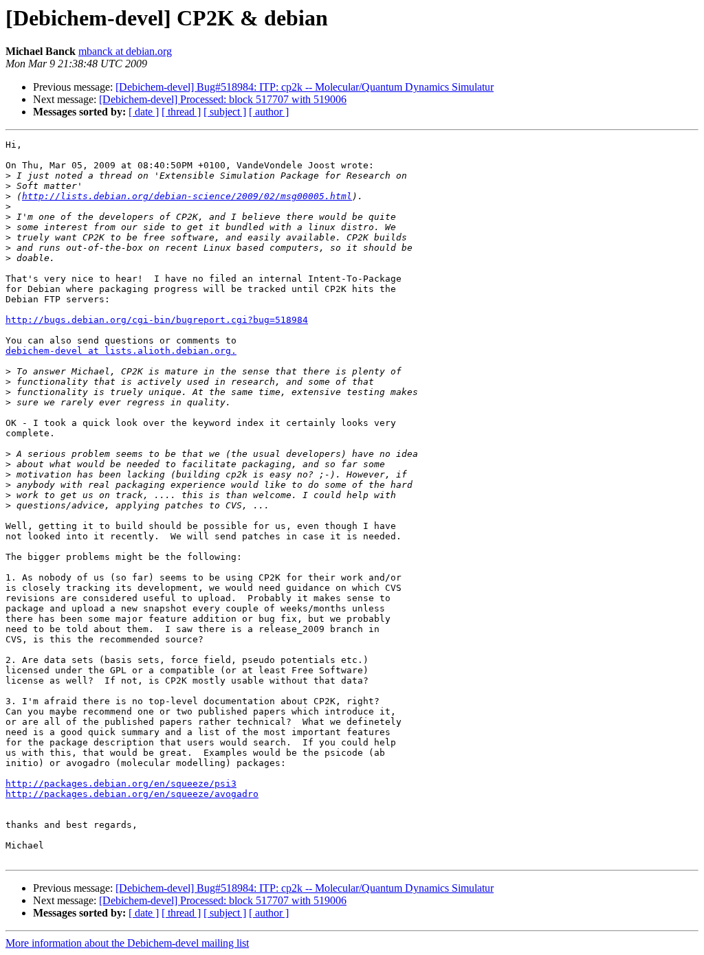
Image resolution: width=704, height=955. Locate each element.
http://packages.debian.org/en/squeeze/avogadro (132, 794)
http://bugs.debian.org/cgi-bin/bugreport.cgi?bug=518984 (157, 320)
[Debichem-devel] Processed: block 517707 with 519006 (222, 99)
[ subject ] (225, 111)
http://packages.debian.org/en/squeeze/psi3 (121, 783)
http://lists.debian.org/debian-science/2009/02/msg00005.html (187, 196)
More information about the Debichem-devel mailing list (127, 943)
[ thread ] (181, 111)
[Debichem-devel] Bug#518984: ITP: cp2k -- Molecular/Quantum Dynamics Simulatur (305, 87)
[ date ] (144, 111)
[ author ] (269, 111)
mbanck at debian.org (125, 51)
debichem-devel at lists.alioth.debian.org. (121, 351)
